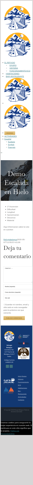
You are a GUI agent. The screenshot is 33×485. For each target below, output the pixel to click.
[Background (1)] (9, 388)
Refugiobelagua (10, 239)
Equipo (24, 376)
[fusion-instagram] (11, 366)
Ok (11, 433)
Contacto (21, 400)
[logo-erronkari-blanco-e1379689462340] (9, 379)
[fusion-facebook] (7, 366)
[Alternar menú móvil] (1, 152)
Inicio (19, 376)
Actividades (22, 397)
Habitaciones (22, 388)
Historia (20, 379)
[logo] (24, 335)
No (13, 433)
